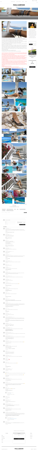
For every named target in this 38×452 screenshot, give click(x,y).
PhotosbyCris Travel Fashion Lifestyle (13, 418)
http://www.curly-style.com (8, 296)
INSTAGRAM (13, 348)
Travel (23, 1)
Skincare (2, 439)
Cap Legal (9, 258)
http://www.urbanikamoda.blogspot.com (9, 338)
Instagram (11, 325)
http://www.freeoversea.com (8, 285)
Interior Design (13, 1)
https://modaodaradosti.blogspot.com (9, 306)
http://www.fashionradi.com (8, 269)
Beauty (2, 435)
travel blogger (3, 210)
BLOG (9, 348)
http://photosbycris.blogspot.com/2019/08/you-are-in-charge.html (12, 415)
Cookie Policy (31, 436)
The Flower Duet (7, 311)
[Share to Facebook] (24, 212)
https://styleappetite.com (8, 366)
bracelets (14, 206)
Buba (10, 393)
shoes (18, 206)
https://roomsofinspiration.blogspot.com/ (9, 245)
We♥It (12, 325)
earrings (12, 206)
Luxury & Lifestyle (18, 1)
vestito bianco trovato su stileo (16, 422)
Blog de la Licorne (7, 325)
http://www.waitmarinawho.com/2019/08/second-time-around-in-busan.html (13, 384)
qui (3, 50)
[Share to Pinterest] (26, 212)
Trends (26, 1)
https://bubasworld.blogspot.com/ (8, 390)
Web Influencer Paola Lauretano (10, 210)
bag (15, 206)
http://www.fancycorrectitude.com (10, 405)
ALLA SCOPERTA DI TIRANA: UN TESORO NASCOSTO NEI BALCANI (32, 56)
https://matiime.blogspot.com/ (8, 290)
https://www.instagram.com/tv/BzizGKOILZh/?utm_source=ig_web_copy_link (13, 300)
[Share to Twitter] (25, 212)
